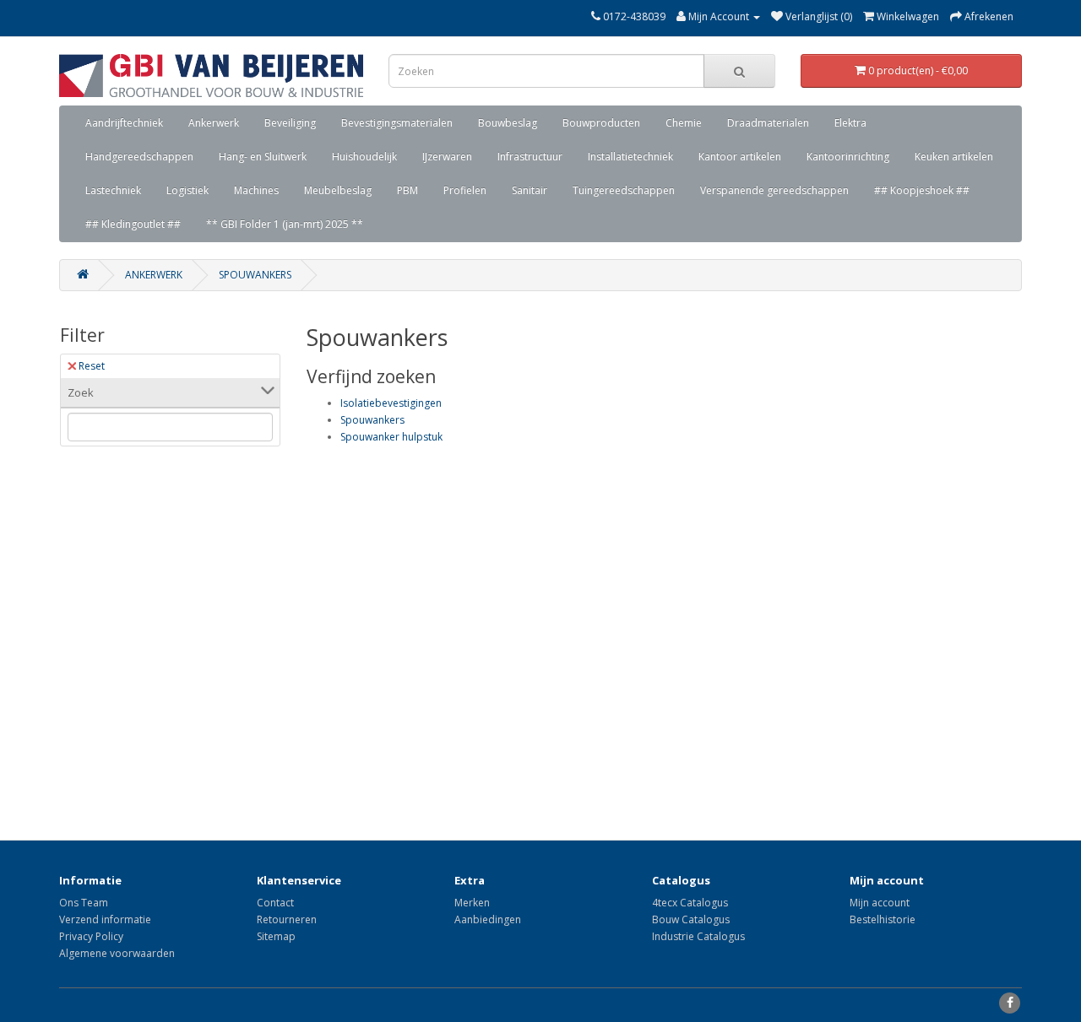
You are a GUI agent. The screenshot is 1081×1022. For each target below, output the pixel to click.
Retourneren (287, 919)
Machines (256, 190)
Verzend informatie (105, 919)
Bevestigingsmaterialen (397, 123)
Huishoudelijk (364, 156)
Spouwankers (255, 275)
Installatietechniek (630, 156)
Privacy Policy (91, 936)
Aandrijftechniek (124, 123)
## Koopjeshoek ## (922, 190)
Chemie (683, 123)
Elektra (850, 123)
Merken (472, 902)
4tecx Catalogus (690, 902)
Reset (92, 366)
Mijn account (880, 902)
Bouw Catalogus (691, 919)
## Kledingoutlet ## (133, 224)
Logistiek (187, 190)
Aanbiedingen (487, 919)
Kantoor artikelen (739, 156)
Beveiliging (290, 123)
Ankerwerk (213, 123)
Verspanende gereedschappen (774, 190)
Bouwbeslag (507, 123)
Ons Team (83, 902)
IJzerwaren (447, 156)
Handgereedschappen (139, 156)
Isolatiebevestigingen (391, 403)
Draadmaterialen (768, 123)
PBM (407, 190)
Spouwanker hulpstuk (391, 437)
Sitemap (276, 936)
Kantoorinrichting (848, 156)
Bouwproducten (601, 123)
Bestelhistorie (882, 919)
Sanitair (529, 190)
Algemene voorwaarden (117, 953)
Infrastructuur (529, 156)
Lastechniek (113, 190)
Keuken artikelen (954, 156)
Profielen (464, 190)
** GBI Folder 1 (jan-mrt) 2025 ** (284, 224)
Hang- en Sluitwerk (263, 156)
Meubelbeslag (338, 190)
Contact (275, 902)
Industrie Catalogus (698, 936)
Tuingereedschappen (624, 190)
